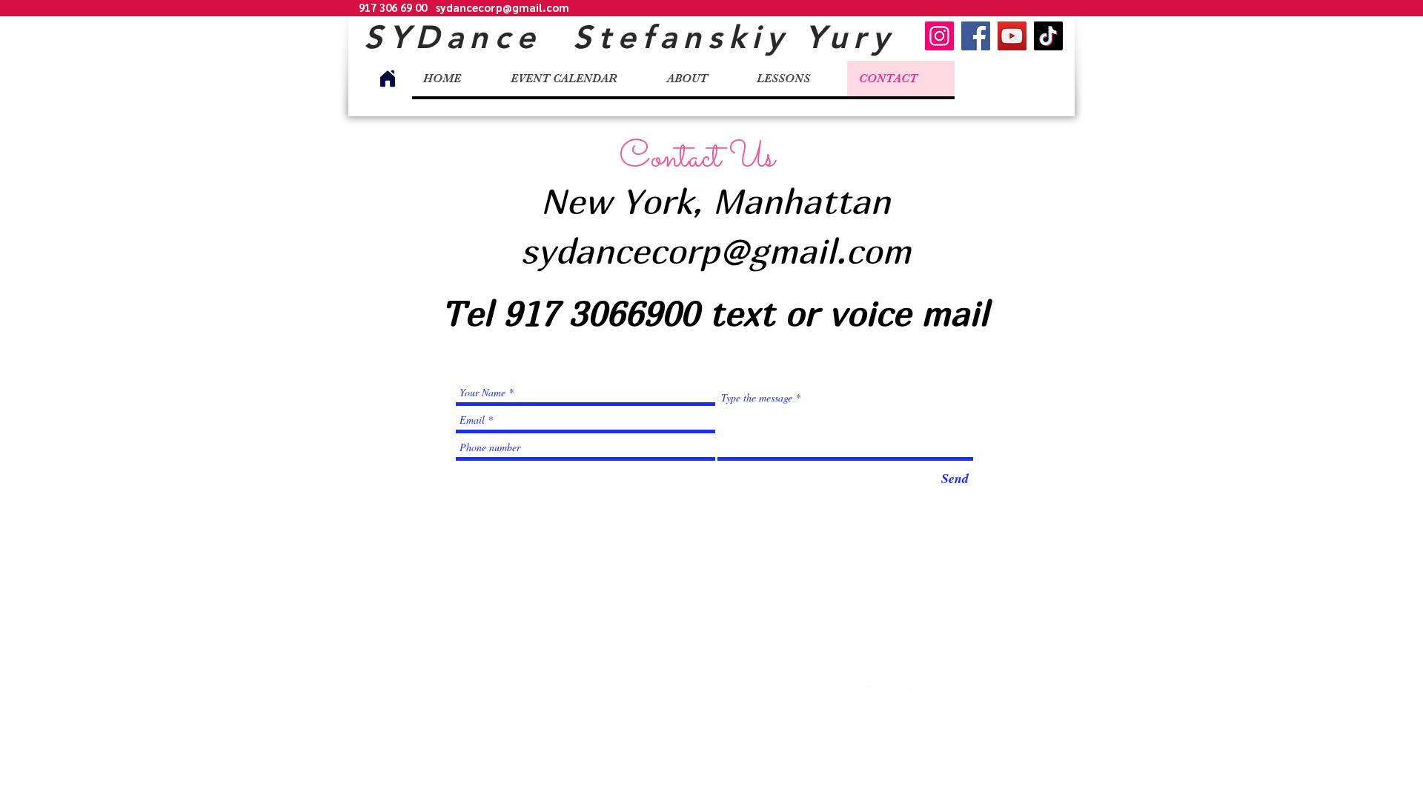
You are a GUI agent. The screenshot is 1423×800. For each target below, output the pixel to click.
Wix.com (751, 702)
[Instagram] (939, 35)
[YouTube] (1012, 35)
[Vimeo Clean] (928, 695)
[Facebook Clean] (902, 695)
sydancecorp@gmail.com (502, 7)
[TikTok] (1048, 35)
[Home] (387, 78)
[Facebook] (975, 35)
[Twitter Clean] (876, 695)
